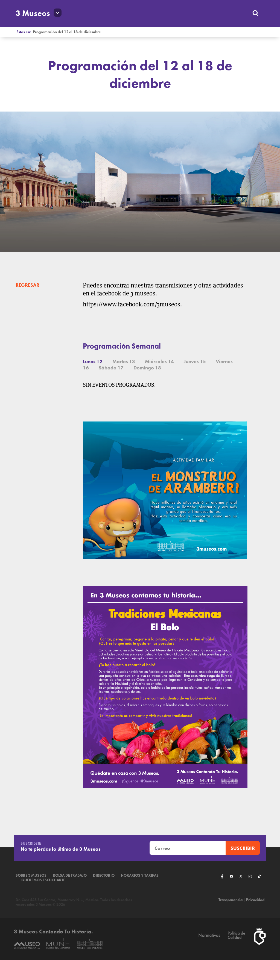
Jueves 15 (195, 361)
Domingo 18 (147, 367)
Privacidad (255, 900)
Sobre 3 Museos (31, 875)
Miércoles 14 (159, 361)
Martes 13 (123, 361)
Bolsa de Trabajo (70, 875)
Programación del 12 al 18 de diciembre (67, 32)
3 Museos (33, 13)
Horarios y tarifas (140, 875)
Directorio (104, 875)
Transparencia (230, 900)
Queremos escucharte (43, 880)
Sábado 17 (111, 367)
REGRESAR (27, 285)
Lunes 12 (93, 361)
